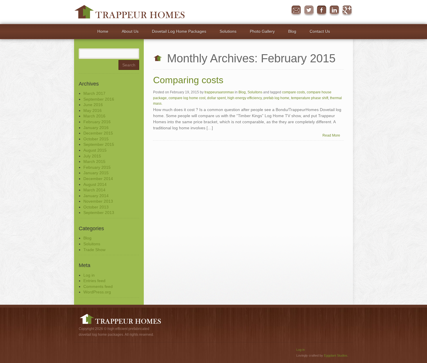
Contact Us (320, 31)
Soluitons (91, 244)
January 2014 (96, 195)
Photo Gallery (262, 31)
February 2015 (97, 167)
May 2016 (92, 110)
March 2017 (94, 93)
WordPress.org (97, 292)
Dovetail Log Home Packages (179, 31)
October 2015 (96, 139)
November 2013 (98, 201)
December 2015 (98, 133)
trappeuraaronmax (219, 92)
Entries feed (94, 280)
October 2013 (96, 207)
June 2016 (93, 104)
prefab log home (276, 98)
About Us (130, 31)
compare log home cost (186, 98)
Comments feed (98, 286)
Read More (331, 135)
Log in (89, 275)
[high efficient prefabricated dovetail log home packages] (129, 11)
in (334, 10)
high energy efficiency (244, 98)
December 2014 (98, 178)
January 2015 (96, 172)
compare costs (293, 92)
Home (102, 31)
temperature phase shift (309, 98)
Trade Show (94, 249)
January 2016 (96, 127)
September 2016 (98, 99)
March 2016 (94, 116)
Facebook (321, 10)
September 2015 (98, 144)
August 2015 (95, 150)
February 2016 (97, 121)
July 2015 (92, 156)
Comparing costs (188, 80)
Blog (292, 31)
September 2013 (98, 212)
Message (296, 10)
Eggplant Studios (335, 355)
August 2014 (95, 184)
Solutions (228, 31)
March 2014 (94, 190)
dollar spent (216, 98)
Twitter (309, 10)
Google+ (347, 10)
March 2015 (94, 161)
